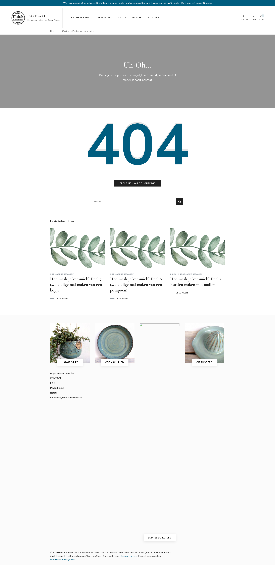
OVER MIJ (137, 17)
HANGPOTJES (70, 362)
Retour (53, 392)
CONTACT (154, 17)
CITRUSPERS (204, 362)
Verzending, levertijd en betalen (66, 397)
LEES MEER (62, 298)
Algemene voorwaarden (62, 373)
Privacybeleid (57, 388)
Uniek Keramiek (37, 16)
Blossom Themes (128, 556)
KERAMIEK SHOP (80, 17)
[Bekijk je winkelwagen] (261, 17)
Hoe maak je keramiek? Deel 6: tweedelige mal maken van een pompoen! (136, 284)
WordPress (55, 559)
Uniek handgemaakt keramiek (186, 274)
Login (254, 19)
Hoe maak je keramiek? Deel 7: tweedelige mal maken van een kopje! (76, 284)
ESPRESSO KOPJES (159, 537)
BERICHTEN (104, 17)
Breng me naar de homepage (137, 183)
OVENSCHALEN (114, 362)
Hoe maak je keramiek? (62, 274)
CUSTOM (121, 17)
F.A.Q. (53, 383)
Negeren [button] (207, 3)
